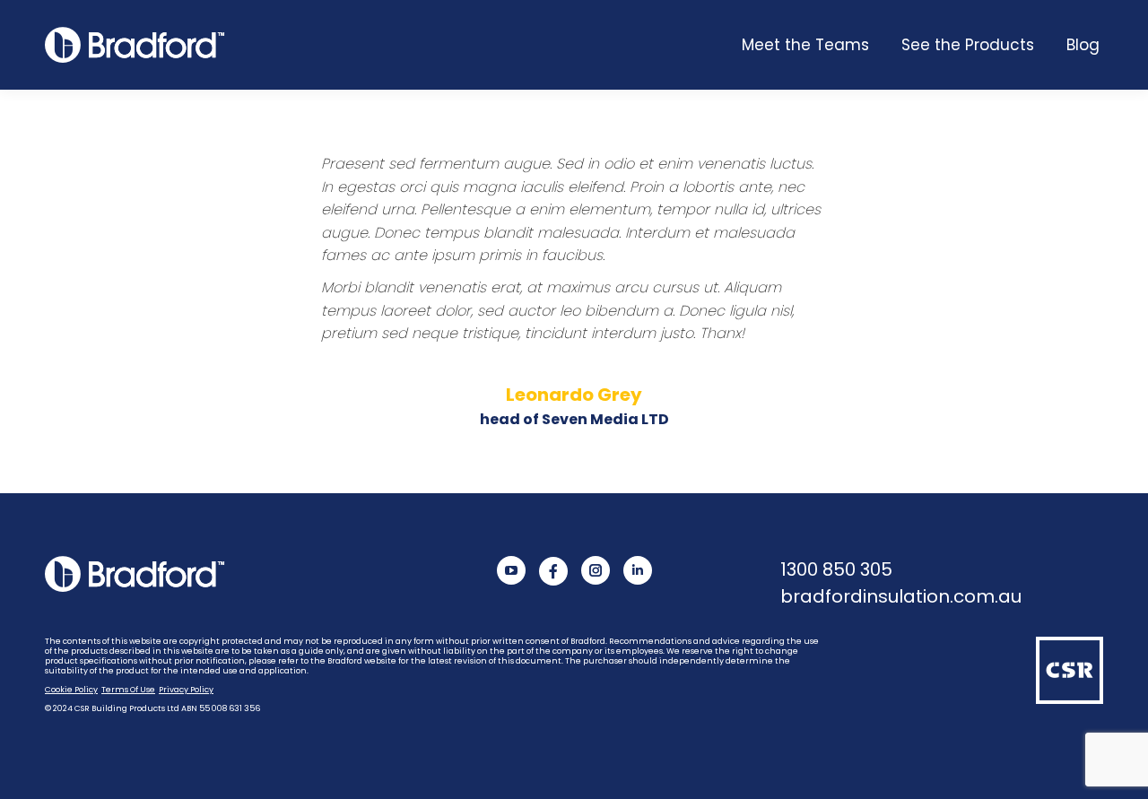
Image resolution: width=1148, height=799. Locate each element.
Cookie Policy (71, 689)
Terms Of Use (128, 689)
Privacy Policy (186, 689)
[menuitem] (805, 45)
